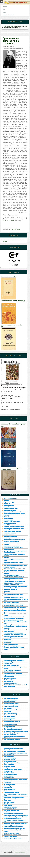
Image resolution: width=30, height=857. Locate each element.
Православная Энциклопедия (10, 498)
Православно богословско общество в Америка (14, 513)
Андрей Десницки (8, 805)
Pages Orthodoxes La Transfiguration (11, 602)
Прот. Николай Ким (8, 791)
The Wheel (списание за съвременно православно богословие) (15, 572)
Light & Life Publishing (8, 680)
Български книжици (8, 671)
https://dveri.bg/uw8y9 (14, 229)
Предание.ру (7, 591)
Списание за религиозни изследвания (12, 543)
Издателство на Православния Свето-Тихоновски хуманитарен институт (14, 675)
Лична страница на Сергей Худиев (11, 833)
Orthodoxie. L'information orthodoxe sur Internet (14, 604)
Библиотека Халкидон (9, 505)
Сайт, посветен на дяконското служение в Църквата (15, 565)
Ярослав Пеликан (8, 787)
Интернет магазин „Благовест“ (11, 683)
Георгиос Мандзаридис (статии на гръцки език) (14, 828)
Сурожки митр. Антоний (9, 759)
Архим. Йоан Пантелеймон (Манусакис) (13, 818)
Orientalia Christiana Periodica (10, 536)
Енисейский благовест (9, 631)
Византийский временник (10, 533)
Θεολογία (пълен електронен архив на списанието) (15, 629)
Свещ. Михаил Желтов (9, 772)
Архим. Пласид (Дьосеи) (9, 789)
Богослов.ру (6, 500)
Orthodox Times (7, 639)
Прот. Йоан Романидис (9, 754)
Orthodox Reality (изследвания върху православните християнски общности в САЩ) (15, 586)
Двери (4, 12)
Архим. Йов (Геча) (8, 781)
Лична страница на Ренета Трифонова (12, 834)
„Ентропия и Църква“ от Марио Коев (9, 449)
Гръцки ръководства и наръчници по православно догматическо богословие (15, 551)
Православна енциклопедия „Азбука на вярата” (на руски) (15, 622)
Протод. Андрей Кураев (9, 764)
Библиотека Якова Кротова (10, 510)
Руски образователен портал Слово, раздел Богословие (13, 595)
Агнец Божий (7, 529)
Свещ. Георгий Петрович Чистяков (11, 810)
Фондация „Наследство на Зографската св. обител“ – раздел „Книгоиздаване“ (15, 685)
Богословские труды (8, 520)
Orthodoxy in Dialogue (8, 641)
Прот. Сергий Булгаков (9, 786)
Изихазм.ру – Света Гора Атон (10, 589)
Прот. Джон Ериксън (8, 776)
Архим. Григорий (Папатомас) (10, 774)
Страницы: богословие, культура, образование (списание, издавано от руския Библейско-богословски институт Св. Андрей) (14, 583)
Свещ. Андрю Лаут (8, 771)
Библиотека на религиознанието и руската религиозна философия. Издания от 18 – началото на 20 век (16, 599)
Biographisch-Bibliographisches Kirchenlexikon (14, 526)
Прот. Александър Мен (9, 756)
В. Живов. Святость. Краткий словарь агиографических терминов (12, 522)
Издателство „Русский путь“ (10, 678)
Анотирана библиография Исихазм (11, 546)
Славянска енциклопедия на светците (12, 531)
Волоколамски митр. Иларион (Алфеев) (13, 769)
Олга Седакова (7, 768)
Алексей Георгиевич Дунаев (10, 808)
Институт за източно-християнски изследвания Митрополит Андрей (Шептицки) (14, 540)
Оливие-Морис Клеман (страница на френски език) (15, 823)
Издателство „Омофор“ (9, 502)
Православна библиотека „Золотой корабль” (14, 617)
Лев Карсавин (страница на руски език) (12, 825)
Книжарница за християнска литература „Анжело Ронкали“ (15, 667)
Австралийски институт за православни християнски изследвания (15, 627)
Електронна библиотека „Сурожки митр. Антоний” (15, 817)
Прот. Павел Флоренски (9, 802)
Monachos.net (7, 503)
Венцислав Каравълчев (9, 777)
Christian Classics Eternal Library (10, 508)
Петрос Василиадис (8, 803)
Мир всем (6, 649)
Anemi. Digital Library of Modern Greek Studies (14, 528)
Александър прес (8, 663)
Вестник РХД (6, 538)
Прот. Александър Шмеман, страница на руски (14, 751)
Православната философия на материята (11, 40)
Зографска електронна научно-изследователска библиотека (14, 554)
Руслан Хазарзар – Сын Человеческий (12, 512)
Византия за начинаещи (9, 567)
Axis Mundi (6, 544)
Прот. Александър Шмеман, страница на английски (15, 753)
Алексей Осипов (7, 782)
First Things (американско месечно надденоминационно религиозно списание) (14, 575)
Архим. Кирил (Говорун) (9, 766)
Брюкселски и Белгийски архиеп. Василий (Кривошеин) (13, 748)
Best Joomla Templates (20, 852)
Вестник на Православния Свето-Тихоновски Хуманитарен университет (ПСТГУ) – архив (13, 619)
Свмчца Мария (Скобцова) (10, 758)
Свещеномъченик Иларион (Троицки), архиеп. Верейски (14, 830)
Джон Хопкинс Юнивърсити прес (11, 665)
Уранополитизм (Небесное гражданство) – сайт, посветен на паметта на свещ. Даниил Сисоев (14, 569)
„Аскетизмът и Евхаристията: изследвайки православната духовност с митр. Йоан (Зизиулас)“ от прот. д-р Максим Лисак (13, 424)
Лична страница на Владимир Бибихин (12, 838)
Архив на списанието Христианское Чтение (13, 547)
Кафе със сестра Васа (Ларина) (10, 836)
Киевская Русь (7, 507)
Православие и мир (8, 592)
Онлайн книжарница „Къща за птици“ (12, 670)
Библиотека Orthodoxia (9, 549)
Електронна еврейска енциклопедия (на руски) (14, 625)
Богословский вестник (9, 534)
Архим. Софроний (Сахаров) (10, 761)
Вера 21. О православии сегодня (11, 644)
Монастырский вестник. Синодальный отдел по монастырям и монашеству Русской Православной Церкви (15, 610)
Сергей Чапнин (7, 812)
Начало (4, 6)
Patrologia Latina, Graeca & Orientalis (12, 525)
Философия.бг (7, 515)
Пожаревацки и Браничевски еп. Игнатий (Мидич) (15, 779)
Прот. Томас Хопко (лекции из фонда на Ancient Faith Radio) (15, 794)
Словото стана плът (8, 15)
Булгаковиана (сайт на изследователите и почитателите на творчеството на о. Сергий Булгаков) (16, 814)
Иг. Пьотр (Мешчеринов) (9, 784)
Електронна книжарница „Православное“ (13, 673)
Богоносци (6, 557)
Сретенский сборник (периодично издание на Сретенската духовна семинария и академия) (14, 646)
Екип (3, 9)
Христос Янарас (7, 800)
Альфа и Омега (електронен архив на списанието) (15, 607)
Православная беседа (8, 518)
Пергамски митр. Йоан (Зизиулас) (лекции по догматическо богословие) (14, 797)
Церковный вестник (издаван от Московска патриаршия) (13, 579)
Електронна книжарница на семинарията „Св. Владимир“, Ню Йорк (14, 661)
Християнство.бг (7, 642)
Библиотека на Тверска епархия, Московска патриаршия (13, 562)
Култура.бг (6, 516)
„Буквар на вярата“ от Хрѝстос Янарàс (9, 276)
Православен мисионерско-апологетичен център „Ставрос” (15, 614)
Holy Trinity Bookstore (8, 681)
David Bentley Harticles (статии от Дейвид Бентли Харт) (14, 820)
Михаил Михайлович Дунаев (10, 807)
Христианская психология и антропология (13, 605)
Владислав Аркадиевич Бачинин (11, 792)
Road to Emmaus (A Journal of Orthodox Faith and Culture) (14, 559)
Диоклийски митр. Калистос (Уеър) (12, 763)
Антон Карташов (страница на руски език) (13, 826)
